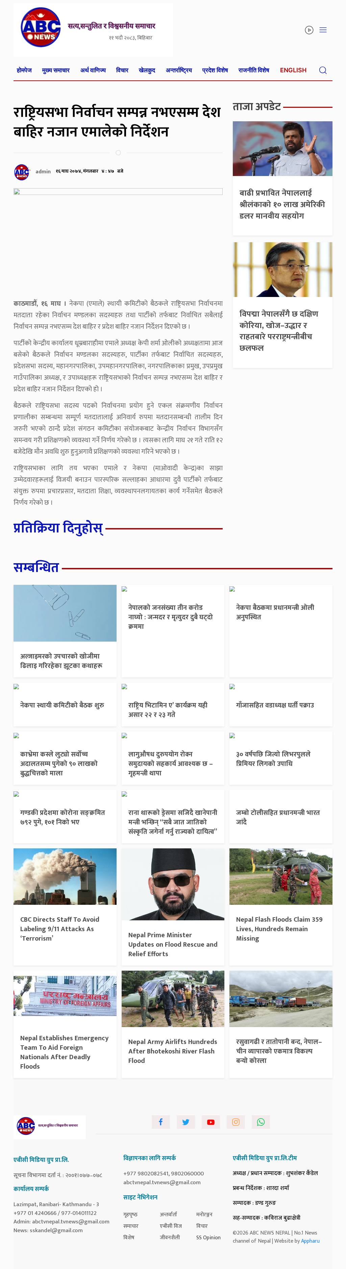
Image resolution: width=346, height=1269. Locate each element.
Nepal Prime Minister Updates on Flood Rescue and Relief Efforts (173, 944)
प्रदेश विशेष (215, 70)
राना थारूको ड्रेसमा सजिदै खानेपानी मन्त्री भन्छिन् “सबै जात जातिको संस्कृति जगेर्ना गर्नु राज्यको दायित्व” (172, 822)
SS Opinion (208, 1237)
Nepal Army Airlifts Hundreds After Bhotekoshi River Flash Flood (172, 1051)
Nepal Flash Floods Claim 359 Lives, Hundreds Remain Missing (279, 929)
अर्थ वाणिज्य (93, 70)
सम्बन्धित (36, 568)
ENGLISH (293, 70)
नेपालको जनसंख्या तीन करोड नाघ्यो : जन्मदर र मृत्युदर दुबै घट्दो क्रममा (170, 617)
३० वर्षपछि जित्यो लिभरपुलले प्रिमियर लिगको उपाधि (273, 759)
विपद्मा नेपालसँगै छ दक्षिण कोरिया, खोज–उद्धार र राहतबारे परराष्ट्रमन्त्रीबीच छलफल (279, 331)
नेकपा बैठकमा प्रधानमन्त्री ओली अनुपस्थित (275, 612)
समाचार (131, 1226)
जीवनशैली (170, 1237)
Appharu (310, 1241)
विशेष (128, 1237)
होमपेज (24, 70)
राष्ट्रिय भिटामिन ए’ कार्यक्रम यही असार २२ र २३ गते (167, 710)
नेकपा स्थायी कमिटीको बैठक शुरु (62, 705)
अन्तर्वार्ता (168, 1214)
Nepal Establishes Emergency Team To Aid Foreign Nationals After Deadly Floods (64, 1052)
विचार (122, 70)
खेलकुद (147, 70)
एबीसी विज (171, 1226)
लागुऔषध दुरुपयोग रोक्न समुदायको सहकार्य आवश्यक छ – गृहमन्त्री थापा (170, 764)
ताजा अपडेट (257, 107)
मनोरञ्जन (204, 1214)
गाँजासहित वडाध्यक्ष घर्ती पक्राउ (275, 705)
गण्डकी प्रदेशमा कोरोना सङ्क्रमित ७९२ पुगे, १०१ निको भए (62, 817)
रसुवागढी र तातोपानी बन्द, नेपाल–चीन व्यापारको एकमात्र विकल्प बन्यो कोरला (279, 1051)
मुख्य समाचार (56, 70)
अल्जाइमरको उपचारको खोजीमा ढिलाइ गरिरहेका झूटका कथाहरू (61, 661)
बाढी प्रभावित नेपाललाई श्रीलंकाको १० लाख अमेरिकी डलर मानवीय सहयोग (282, 204)
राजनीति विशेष (254, 70)
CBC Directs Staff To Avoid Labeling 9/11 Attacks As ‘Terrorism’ (59, 929)
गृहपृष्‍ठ (130, 1214)
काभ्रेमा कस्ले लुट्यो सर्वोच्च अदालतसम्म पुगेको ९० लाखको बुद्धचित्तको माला (59, 764)
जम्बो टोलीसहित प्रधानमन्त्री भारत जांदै (278, 817)
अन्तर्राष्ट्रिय (179, 70)
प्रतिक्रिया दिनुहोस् (58, 528)
